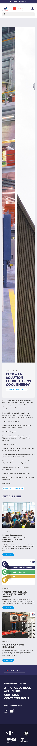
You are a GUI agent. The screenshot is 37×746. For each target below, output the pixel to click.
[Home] (5, 8)
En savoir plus (8, 554)
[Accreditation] (13, 733)
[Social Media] (6, 711)
